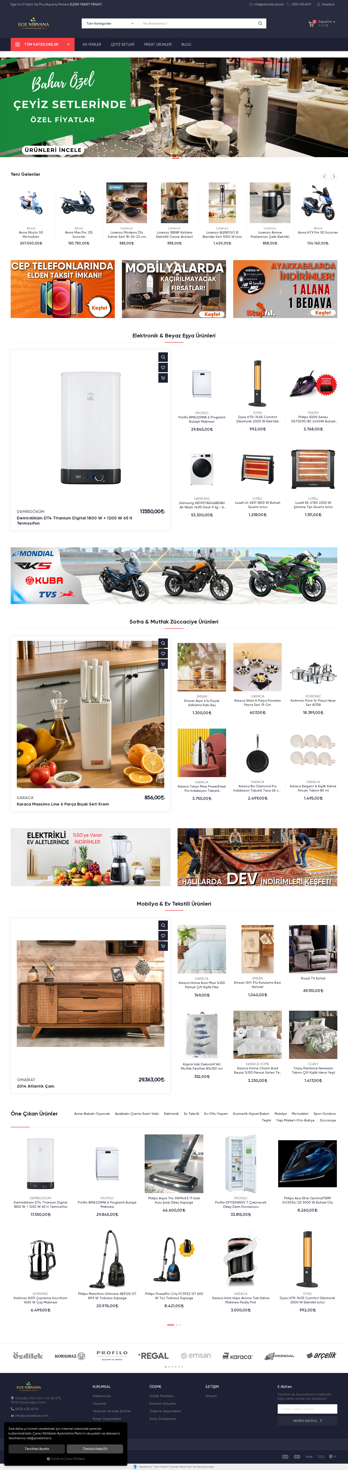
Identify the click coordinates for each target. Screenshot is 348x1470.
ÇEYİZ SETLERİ (122, 44)
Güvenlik (99, 1403)
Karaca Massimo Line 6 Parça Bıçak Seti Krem (63, 804)
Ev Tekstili (191, 1114)
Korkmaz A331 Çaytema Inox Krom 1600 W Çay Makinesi (40, 1300)
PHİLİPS (313, 413)
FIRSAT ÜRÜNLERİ (158, 44)
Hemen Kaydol (305, 1421)
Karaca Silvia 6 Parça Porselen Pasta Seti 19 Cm (257, 703)
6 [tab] (182, 1367)
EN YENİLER (92, 44)
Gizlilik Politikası (161, 1396)
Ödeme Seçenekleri (165, 1411)
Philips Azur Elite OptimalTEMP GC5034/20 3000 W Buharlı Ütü (307, 1200)
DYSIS (257, 413)
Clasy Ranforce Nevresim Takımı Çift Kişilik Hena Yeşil (313, 1070)
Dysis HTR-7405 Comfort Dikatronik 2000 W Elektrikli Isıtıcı (257, 419)
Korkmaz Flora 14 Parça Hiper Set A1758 (313, 703)
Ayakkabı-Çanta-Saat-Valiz (137, 1114)
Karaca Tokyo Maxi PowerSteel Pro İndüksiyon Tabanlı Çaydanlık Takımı (202, 788)
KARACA (25, 797)
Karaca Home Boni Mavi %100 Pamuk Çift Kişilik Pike (202, 985)
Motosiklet (300, 1114)
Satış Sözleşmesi (162, 1419)
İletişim (211, 1396)
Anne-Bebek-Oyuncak (92, 1114)
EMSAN (202, 696)
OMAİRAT (26, 1079)
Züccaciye (328, 1120)
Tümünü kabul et (95, 1449)
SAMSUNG (202, 498)
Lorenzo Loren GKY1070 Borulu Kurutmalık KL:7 (318, 234)
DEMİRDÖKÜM (31, 511)
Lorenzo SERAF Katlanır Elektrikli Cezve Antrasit (79, 234)
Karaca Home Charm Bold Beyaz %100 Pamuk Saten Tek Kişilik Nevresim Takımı (257, 1070)
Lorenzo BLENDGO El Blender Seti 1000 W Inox (126, 234)
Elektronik (171, 1114)
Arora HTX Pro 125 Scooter (270, 232)
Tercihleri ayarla (37, 1449)
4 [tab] (179, 158)
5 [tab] (179, 1367)
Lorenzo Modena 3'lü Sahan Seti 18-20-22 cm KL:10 (31, 234)
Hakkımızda (102, 1396)
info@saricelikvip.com (269, 4)
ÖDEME (155, 1387)
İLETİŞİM (212, 1387)
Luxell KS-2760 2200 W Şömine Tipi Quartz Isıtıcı (313, 505)
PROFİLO (202, 413)
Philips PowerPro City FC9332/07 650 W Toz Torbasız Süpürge (174, 1296)
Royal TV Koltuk (313, 978)
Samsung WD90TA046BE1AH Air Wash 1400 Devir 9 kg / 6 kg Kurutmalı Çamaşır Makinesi (202, 505)
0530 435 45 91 (301, 4)
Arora (222, 228)
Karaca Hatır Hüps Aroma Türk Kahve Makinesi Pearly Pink (240, 1300)
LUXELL (258, 498)
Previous (324, 176)
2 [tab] (170, 158)
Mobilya (281, 1114)
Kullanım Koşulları (162, 1403)
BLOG (186, 44)
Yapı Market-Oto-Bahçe (295, 1120)
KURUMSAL (102, 1387)
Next (333, 176)
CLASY (313, 1064)
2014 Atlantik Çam (35, 1086)
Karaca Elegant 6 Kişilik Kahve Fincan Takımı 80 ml (313, 788)
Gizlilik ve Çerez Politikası (68, 1459)
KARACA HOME (257, 1064)
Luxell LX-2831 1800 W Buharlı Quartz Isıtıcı (257, 505)
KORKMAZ (313, 696)
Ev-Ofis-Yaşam (216, 1114)
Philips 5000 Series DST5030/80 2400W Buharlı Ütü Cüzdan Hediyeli (313, 419)
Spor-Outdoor (325, 1114)
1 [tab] (166, 158)
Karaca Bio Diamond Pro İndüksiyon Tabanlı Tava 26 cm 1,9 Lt (257, 788)
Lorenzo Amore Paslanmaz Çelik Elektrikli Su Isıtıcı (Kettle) (174, 234)
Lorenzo (31, 228)
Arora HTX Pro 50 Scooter (222, 232)
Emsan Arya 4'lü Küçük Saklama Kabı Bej (201, 703)
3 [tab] (173, 158)
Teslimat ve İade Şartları (112, 1411)
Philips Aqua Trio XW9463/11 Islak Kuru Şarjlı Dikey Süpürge (174, 1200)
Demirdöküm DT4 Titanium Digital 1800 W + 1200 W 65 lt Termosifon (74, 520)
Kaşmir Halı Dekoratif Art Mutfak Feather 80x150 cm (202, 1066)
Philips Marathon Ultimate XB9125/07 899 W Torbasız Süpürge (107, 1296)
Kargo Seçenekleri (107, 1419)
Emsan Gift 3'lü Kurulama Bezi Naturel (257, 985)
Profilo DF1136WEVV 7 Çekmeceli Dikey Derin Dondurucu (240, 1204)
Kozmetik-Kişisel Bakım (251, 1114)
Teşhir (266, 1120)
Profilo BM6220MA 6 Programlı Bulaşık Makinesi (201, 419)
